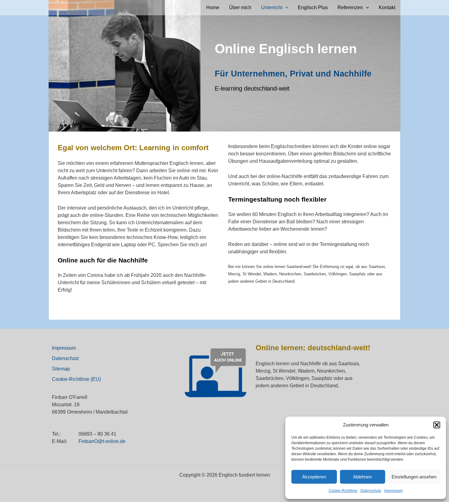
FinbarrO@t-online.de (102, 441)
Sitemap (61, 368)
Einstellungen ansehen (414, 476)
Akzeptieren (314, 476)
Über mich (240, 7)
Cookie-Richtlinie (343, 491)
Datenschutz (370, 491)
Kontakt (387, 7)
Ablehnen (362, 476)
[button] (437, 425)
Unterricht (271, 7)
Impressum (393, 491)
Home (212, 7)
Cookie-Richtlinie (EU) (76, 379)
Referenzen (350, 7)
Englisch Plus (313, 7)
